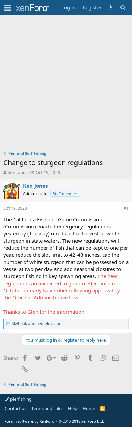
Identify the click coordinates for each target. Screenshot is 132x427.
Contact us (15, 408)
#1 (126, 208)
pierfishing (20, 399)
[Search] (123, 7)
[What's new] (111, 7)
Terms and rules (47, 408)
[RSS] (102, 408)
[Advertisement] (66, 85)
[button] (7, 8)
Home (89, 408)
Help (73, 408)
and (36, 324)
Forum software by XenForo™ (54, 421)
